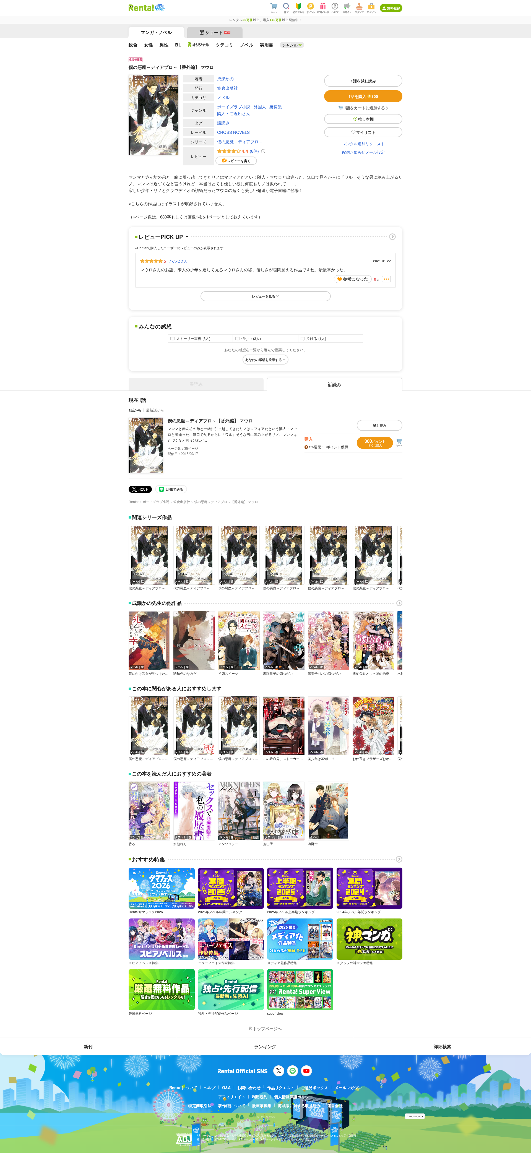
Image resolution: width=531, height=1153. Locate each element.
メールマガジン (348, 1087)
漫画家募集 (261, 1105)
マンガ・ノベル (156, 32)
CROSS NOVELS (233, 132)
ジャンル (290, 45)
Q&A (226, 1087)
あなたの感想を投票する (263, 359)
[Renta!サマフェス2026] (159, 7)
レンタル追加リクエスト (363, 143)
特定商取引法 (200, 1105)
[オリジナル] (198, 44)
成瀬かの (225, 78)
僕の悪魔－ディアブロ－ (240, 141)
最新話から (155, 410)
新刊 (88, 1046)
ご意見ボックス (314, 1087)
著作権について (231, 1105)
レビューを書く (239, 160)
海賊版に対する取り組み (299, 1105)
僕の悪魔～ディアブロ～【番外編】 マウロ (210, 420)
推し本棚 (366, 119)
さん (178, 261)
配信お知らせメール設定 (363, 152)
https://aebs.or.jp (206, 1143)
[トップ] (141, 7)
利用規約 (259, 1096)
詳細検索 (442, 1046)
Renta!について (183, 1087)
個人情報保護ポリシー (293, 1096)
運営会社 (335, 1105)
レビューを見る (263, 296)
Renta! (134, 501)
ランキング (265, 1046)
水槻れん (180, 844)
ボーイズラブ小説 (233, 107)
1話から (135, 410)
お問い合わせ (249, 1087)
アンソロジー (228, 844)
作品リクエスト (280, 1087)
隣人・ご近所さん (233, 113)
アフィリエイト (231, 1096)
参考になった (355, 279)
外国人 (260, 107)
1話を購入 (363, 96)
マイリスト (366, 132)
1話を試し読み (363, 81)
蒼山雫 (268, 844)
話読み (223, 123)
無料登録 (393, 8)
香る (132, 844)
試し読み (379, 425)
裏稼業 (275, 107)
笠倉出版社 (227, 88)
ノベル (223, 97)
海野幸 (313, 844)
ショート (217, 32)
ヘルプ (209, 1087)
